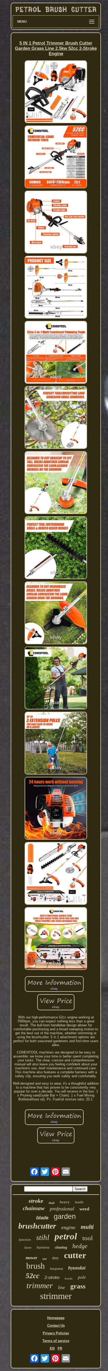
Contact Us (56, 1325)
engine (68, 1227)
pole (82, 1277)
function (25, 1240)
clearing (61, 1247)
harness (43, 1247)
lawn (27, 1247)
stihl (42, 1237)
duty (55, 1258)
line (61, 1287)
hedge (80, 1246)
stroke (36, 1200)
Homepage (55, 1318)
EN (52, 1348)
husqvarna (56, 1269)
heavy (65, 1202)
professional (62, 1208)
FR (60, 1348)
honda (69, 1278)
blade (42, 1217)
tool (87, 1238)
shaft (51, 1202)
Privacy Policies (56, 1333)
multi (87, 1227)
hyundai (76, 1268)
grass (77, 1286)
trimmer (39, 1285)
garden (65, 1216)
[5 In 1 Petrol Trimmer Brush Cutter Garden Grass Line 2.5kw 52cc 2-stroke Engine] (56, 92)
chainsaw (34, 1208)
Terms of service (55, 1341)
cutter (75, 1255)
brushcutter (37, 1225)
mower (31, 1257)
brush (35, 1266)
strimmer (56, 1296)
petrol (66, 1236)
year (44, 1258)
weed (84, 1208)
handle (79, 1202)
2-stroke (52, 1277)
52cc (32, 1276)
